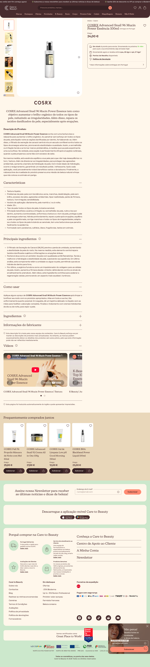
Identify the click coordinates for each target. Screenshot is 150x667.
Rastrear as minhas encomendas (23, 597)
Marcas (19, 14)
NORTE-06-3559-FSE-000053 (66, 651)
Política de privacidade (19, 611)
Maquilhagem (107, 14)
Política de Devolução (101, 59)
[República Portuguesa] (101, 647)
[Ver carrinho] (144, 8)
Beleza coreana (49, 604)
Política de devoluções (19, 615)
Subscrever (133, 492)
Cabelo (96, 14)
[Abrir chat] (145, 648)
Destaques (28, 14)
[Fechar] (147, 626)
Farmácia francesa (51, 600)
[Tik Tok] (98, 618)
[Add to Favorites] (144, 25)
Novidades (48, 14)
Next (79, 57)
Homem (118, 14)
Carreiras (13, 600)
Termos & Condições (18, 604)
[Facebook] (89, 618)
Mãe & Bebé (129, 14)
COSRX (92, 25)
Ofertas (38, 14)
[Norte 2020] (36, 647)
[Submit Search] (110, 8)
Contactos (13, 589)
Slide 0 (41, 395)
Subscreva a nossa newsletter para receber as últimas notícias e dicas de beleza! (67, 2)
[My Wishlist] (135, 8)
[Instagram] (79, 618)
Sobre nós (13, 585)
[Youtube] (118, 618)
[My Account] (140, 8)
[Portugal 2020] (49, 647)
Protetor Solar (85, 14)
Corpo (75, 14)
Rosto (67, 14)
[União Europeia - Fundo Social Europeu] (62, 647)
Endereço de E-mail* (85, 489)
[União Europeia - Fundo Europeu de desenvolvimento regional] (75, 647)
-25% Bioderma (49, 589)
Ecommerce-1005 (92, 651)
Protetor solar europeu (53, 597)
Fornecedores (15, 619)
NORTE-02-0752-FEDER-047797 (43, 651)
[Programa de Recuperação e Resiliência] (88, 647)
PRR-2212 (81, 651)
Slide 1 (44, 395)
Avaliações (13, 608)
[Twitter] (108, 618)
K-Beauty (58, 14)
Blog (11, 593)
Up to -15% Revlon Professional (56, 593)
